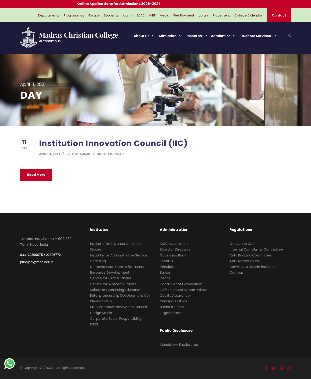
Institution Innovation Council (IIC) (113, 143)
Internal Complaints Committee (256, 249)
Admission (167, 35)
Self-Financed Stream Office (183, 289)
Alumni (128, 15)
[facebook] (266, 368)
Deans (165, 278)
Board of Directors (175, 249)
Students (111, 15)
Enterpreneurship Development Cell (120, 295)
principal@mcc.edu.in (36, 262)
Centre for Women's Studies (113, 284)
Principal (167, 266)
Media (164, 15)
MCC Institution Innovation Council (118, 307)
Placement (221, 15)
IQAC (141, 15)
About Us (141, 35)
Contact (279, 15)
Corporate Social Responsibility (116, 318)
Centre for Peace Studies (111, 278)
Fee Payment (183, 15)
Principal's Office (173, 301)
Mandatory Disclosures (179, 344)
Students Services (255, 35)
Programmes (74, 15)
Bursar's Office (172, 307)
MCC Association (174, 243)
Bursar (165, 272)
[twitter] (274, 368)
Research (194, 35)
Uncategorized (110, 154)
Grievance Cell (242, 243)
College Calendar (248, 15)
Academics (220, 35)
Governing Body (173, 255)
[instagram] (289, 368)
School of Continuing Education (115, 289)
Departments (48, 15)
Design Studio (101, 312)
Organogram (171, 312)
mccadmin (81, 154)
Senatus (166, 261)
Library (204, 15)
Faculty (94, 15)
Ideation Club (101, 301)
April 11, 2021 (49, 154)
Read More (36, 174)
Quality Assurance (175, 295)
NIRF (152, 15)
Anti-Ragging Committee (250, 255)
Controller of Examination (181, 284)
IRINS (94, 324)
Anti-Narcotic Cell (245, 261)
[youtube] (281, 368)
